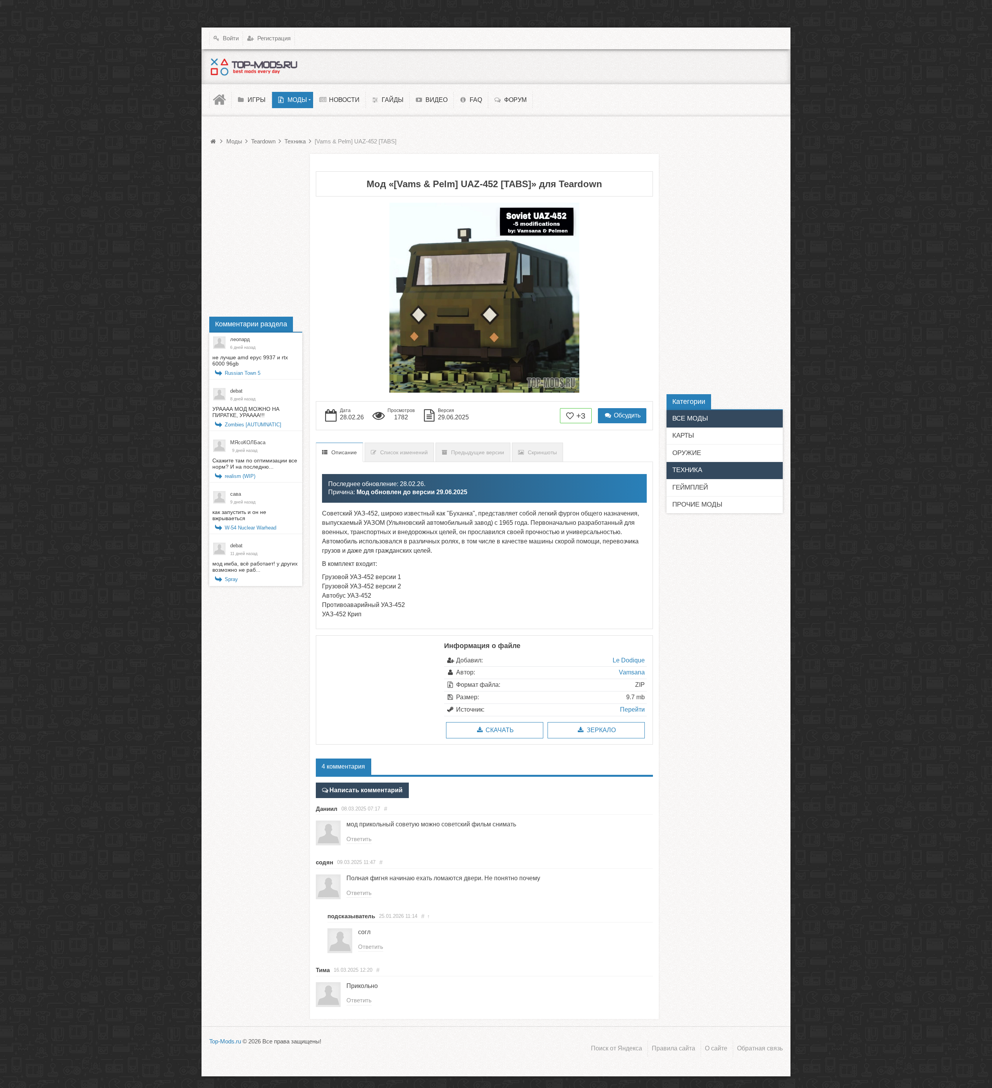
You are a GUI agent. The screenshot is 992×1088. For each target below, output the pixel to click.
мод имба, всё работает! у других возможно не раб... (255, 566)
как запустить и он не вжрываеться (239, 515)
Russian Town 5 (242, 373)
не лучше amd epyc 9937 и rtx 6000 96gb (250, 360)
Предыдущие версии (477, 452)
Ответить (359, 839)
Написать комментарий (366, 790)
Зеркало (600, 730)
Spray (231, 579)
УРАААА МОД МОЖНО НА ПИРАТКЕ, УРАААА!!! (245, 412)
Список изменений (404, 452)
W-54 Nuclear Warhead (250, 528)
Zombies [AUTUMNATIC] (253, 425)
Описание (344, 452)
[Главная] (220, 100)
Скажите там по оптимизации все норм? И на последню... (254, 463)
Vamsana (632, 672)
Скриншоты (542, 452)
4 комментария (343, 766)
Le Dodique (629, 660)
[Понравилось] (570, 415)
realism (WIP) (240, 476)
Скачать (499, 730)
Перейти (632, 709)
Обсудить (626, 415)
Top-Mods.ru (225, 1041)
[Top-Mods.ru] (253, 66)
